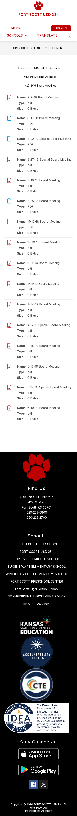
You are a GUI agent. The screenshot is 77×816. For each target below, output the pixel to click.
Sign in (61, 28)
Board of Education (48, 68)
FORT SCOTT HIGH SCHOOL (37, 544)
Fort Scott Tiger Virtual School (36, 589)
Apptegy (46, 810)
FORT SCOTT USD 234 (26, 48)
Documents (57, 48)
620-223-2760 (37, 517)
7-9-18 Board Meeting (43, 97)
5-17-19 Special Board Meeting (49, 387)
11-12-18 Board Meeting (44, 221)
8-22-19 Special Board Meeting (49, 139)
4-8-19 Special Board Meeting (48, 325)
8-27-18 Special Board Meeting (49, 159)
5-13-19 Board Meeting (43, 366)
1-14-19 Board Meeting (43, 263)
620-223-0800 (37, 512)
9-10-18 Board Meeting (43, 180)
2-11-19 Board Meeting (43, 283)
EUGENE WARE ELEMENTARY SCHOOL (37, 566)
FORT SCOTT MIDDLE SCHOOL (37, 559)
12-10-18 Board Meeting (44, 242)
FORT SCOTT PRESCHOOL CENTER (36, 581)
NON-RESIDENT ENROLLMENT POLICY (37, 596)
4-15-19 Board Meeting (43, 346)
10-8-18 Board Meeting (43, 201)
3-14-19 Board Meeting (43, 304)
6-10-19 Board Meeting (43, 408)
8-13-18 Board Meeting (43, 118)
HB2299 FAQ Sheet (36, 604)
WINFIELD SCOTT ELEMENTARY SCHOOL (36, 574)
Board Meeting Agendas (41, 76)
